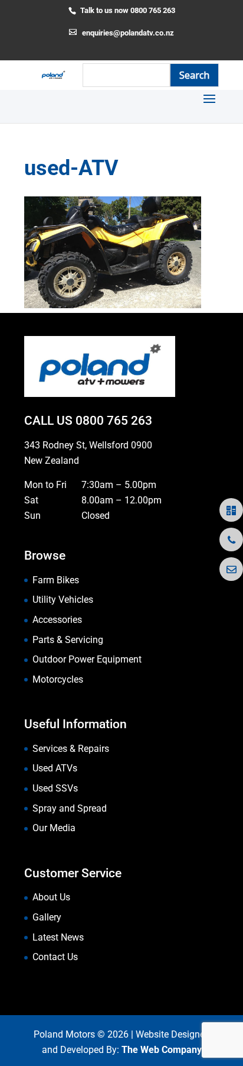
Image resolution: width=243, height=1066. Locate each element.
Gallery (46, 917)
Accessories (57, 619)
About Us (51, 897)
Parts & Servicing (67, 639)
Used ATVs (54, 768)
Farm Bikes (55, 580)
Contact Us (55, 956)
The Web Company (161, 1049)
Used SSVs (55, 788)
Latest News (58, 937)
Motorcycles (57, 679)
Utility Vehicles (62, 599)
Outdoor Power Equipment (87, 659)
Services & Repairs (70, 748)
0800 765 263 (113, 421)
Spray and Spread (69, 808)
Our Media (53, 828)
